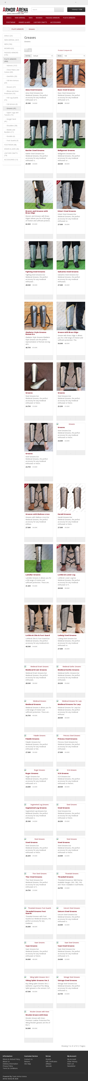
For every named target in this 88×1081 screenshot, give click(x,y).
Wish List (70, 1064)
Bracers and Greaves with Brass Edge (37, 212)
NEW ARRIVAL (20, 18)
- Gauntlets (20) (10, 76)
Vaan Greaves (31, 946)
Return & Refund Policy (11, 1059)
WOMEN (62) (9, 48)
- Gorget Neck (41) (10, 120)
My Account (71, 1059)
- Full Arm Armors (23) (11, 81)
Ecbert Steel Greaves (67, 211)
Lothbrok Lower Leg (66, 575)
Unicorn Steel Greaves (67, 911)
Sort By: (28, 56)
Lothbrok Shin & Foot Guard (38, 635)
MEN (30, 18)
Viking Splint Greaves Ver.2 (37, 980)
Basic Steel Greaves (66, 90)
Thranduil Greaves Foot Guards (36, 912)
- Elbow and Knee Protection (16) (11, 92)
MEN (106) (8, 44)
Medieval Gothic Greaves (68, 670)
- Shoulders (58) (10, 125)
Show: (60, 56)
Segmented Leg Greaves (36, 808)
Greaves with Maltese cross (38, 514)
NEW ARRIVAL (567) (11, 40)
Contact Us (28, 1059)
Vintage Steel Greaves (67, 980)
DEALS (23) (8, 36)
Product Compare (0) (65, 50)
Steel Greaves (64, 808)
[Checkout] (83, 2)
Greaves (32, 29)
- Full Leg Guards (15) (11, 99)
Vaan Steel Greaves (66, 946)
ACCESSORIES (55, 22)
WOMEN (39, 18)
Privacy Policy (8, 1066)
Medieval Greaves (33, 704)
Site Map (27, 1064)
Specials (49, 1066)
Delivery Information (10, 1064)
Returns (27, 1061)
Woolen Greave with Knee (37, 1015)
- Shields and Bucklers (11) (9, 131)
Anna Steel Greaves (34, 90)
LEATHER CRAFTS (40, 22)
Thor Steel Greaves (34, 877)
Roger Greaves (32, 773)
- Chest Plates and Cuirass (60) (11, 71)
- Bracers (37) (10, 87)
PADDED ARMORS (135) (11, 53)
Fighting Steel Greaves (35, 271)
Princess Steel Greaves (67, 739)
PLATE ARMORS (69, 18)
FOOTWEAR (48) (10, 145)
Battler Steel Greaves (35, 150)
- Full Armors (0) (11, 104)
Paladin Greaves (32, 739)
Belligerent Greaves (66, 150)
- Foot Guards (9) (11, 140)
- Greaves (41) (10, 108)
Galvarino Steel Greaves (68, 271)
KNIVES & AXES (24, 22)
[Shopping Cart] (80, 2)
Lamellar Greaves (33, 575)
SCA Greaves (63, 773)
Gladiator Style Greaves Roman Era (36, 333)
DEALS (8, 18)
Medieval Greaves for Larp (69, 704)
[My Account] (74, 2)
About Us (6, 1061)
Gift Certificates (51, 1061)
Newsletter (71, 1066)
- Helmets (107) (10, 65)
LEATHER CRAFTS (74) (11, 154)
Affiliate (48, 1064)
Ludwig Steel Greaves (67, 635)
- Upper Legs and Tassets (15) (11, 113)
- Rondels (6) (9, 136)
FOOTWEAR (10, 22)
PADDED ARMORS (53, 18)
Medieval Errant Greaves (36, 670)
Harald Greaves (64, 514)
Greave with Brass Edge (68, 332)
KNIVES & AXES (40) (11, 149)
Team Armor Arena (19, 1076)
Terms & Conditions (10, 1068)
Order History (72, 1061)
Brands (48, 1059)
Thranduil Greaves (65, 877)
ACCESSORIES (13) (11, 160)
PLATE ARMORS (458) (10, 60)
